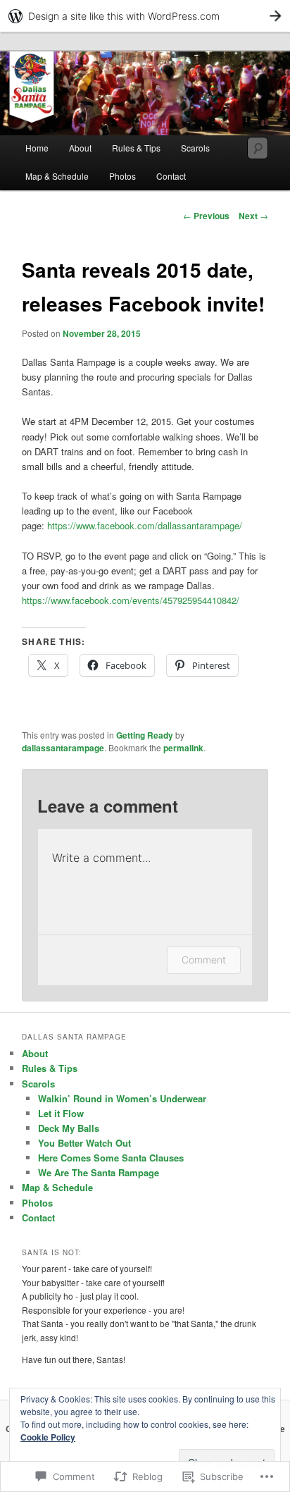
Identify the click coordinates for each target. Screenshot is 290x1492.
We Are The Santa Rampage (98, 1172)
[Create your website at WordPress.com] (145, 16)
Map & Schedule (57, 176)
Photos (122, 176)
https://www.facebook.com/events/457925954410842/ (130, 600)
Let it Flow (61, 1113)
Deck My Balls (68, 1128)
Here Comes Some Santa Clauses (111, 1157)
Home (37, 148)
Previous (206, 215)
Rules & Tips (136, 148)
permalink (183, 747)
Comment (204, 960)
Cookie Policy (47, 1437)
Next (253, 215)
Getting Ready (144, 735)
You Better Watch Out (84, 1142)
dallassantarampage (63, 747)
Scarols (195, 148)
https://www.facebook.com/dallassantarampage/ (144, 525)
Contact (171, 176)
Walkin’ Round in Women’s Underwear (122, 1098)
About (80, 148)
